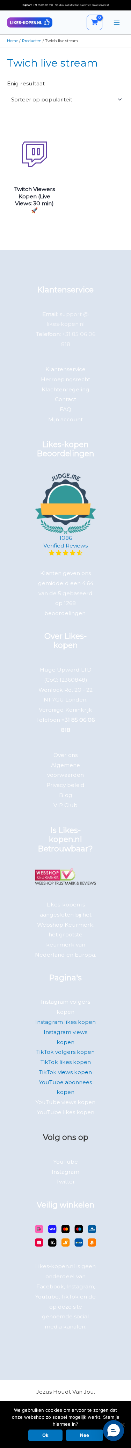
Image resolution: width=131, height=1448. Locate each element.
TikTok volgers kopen (65, 1052)
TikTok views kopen (65, 1072)
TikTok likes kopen (66, 1062)
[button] (113, 1430)
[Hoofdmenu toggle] (116, 22)
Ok (45, 1435)
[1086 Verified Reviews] (65, 553)
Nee (84, 1435)
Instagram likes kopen (65, 1022)
